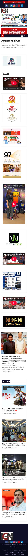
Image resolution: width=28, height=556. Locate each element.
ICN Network (20, 386)
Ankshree (14, 517)
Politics (24, 550)
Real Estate (13, 554)
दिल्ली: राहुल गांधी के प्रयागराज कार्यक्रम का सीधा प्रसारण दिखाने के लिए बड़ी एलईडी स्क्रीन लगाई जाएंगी (13, 514)
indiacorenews (20, 31)
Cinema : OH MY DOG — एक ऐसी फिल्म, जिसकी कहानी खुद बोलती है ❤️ (12, 410)
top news (6, 33)
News (18, 356)
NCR (11, 550)
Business (12, 552)
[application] (14, 83)
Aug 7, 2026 (7, 517)
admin (15, 365)
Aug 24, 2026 (7, 482)
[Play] (4, 88)
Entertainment (12, 356)
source (10, 33)
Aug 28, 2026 (7, 413)
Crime (17, 552)
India (22, 33)
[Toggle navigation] (21, 36)
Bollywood (6, 386)
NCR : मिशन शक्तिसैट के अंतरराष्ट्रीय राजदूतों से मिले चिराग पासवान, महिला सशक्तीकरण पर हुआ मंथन (13, 445)
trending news (17, 33)
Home (3, 43)
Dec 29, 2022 (7, 365)
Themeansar (15, 547)
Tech (22, 552)
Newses (25, 544)
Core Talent (5, 356)
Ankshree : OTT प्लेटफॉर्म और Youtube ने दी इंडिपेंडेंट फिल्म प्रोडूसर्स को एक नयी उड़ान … (14, 361)
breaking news (12, 31)
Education (6, 554)
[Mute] (21, 88)
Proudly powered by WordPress (9, 544)
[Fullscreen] (23, 88)
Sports (6, 552)
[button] (25, 36)
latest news (5, 31)
